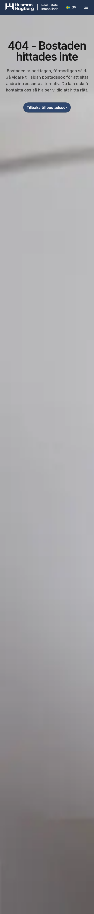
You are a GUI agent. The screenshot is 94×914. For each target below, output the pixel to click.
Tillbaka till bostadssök (47, 107)
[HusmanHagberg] (31, 7)
